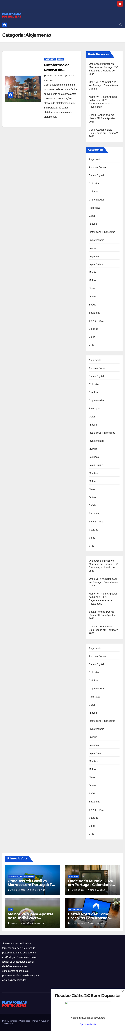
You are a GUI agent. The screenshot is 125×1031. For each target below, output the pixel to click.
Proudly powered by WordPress (16, 1021)
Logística (94, 256)
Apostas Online (97, 167)
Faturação (94, 207)
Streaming (94, 312)
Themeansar (7, 1023)
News (92, 288)
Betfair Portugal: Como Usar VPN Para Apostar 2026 (102, 118)
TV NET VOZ (96, 320)
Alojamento (50, 59)
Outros (92, 296)
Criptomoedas (96, 199)
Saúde (92, 304)
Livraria (93, 248)
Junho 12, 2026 (18, 890)
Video (92, 337)
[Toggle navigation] (63, 25)
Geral (60, 59)
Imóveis (93, 224)
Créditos (93, 191)
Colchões (94, 183)
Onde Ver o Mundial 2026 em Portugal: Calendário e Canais (103, 85)
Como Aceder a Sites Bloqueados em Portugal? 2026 (103, 133)
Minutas (93, 272)
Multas (92, 280)
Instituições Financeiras (102, 232)
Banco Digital (96, 175)
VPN (91, 345)
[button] (120, 24)
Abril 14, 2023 (55, 76)
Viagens (93, 329)
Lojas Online (96, 264)
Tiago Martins (37, 890)
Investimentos (96, 240)
